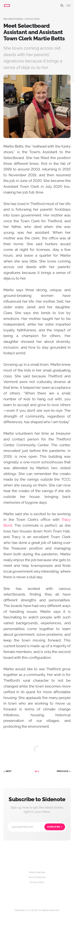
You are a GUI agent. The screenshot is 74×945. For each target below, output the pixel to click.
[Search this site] (62, 5)
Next (9, 771)
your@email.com (36, 826)
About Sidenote (37, 872)
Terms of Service (37, 877)
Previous (62, 771)
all (37, 771)
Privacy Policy (37, 882)
